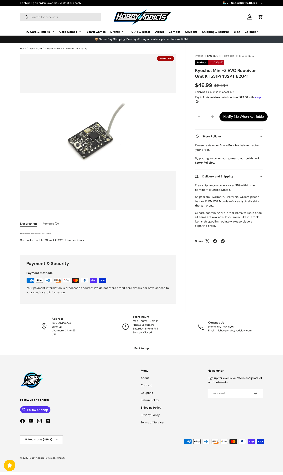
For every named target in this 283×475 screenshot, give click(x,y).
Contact (174, 32)
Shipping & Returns (215, 32)
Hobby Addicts (36, 458)
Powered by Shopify (55, 458)
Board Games (96, 32)
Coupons (191, 32)
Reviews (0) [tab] (51, 224)
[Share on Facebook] (215, 241)
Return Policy (150, 400)
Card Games (68, 32)
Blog (237, 32)
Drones (115, 32)
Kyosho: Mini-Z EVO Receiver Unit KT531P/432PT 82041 (67, 48)
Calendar (251, 32)
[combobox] (60, 17)
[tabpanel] (98, 238)
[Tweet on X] (207, 241)
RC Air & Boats (140, 32)
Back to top (141, 348)
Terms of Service (152, 422)
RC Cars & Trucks (37, 32)
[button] (260, 17)
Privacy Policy (150, 415)
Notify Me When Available (243, 116)
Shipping (200, 92)
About (159, 32)
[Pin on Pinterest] (223, 241)
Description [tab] (28, 224)
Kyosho (199, 56)
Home (23, 48)
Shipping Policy (151, 408)
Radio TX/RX (36, 48)
